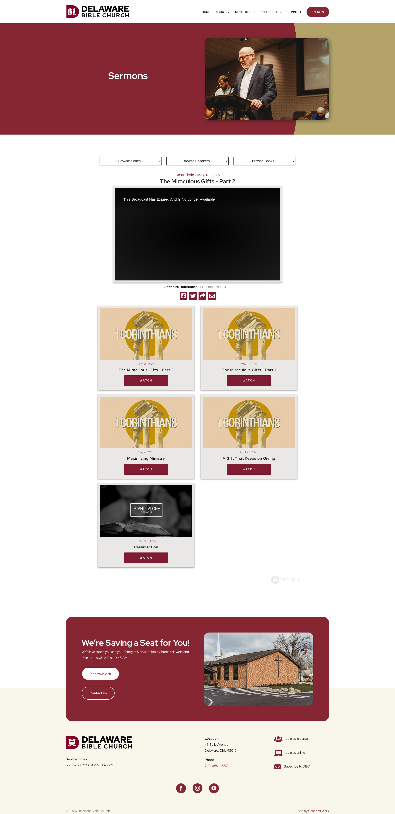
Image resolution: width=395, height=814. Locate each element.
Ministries (243, 12)
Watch (146, 380)
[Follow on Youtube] (214, 788)
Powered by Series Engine (285, 580)
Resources (269, 12)
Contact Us (98, 693)
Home (206, 12)
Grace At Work (318, 811)
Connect (294, 12)
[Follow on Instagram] (197, 788)
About (221, 12)
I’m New (317, 12)
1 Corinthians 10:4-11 (215, 287)
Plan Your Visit (100, 674)
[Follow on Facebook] (181, 788)
